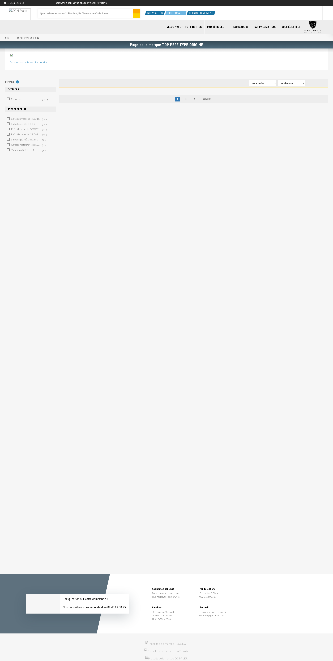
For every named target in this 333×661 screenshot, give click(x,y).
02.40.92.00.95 (17, 3)
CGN (7, 38)
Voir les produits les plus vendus (28, 62)
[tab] (30, 89)
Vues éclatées (290, 27)
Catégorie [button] (13, 89)
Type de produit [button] (17, 109)
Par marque (240, 27)
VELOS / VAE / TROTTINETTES (184, 27)
